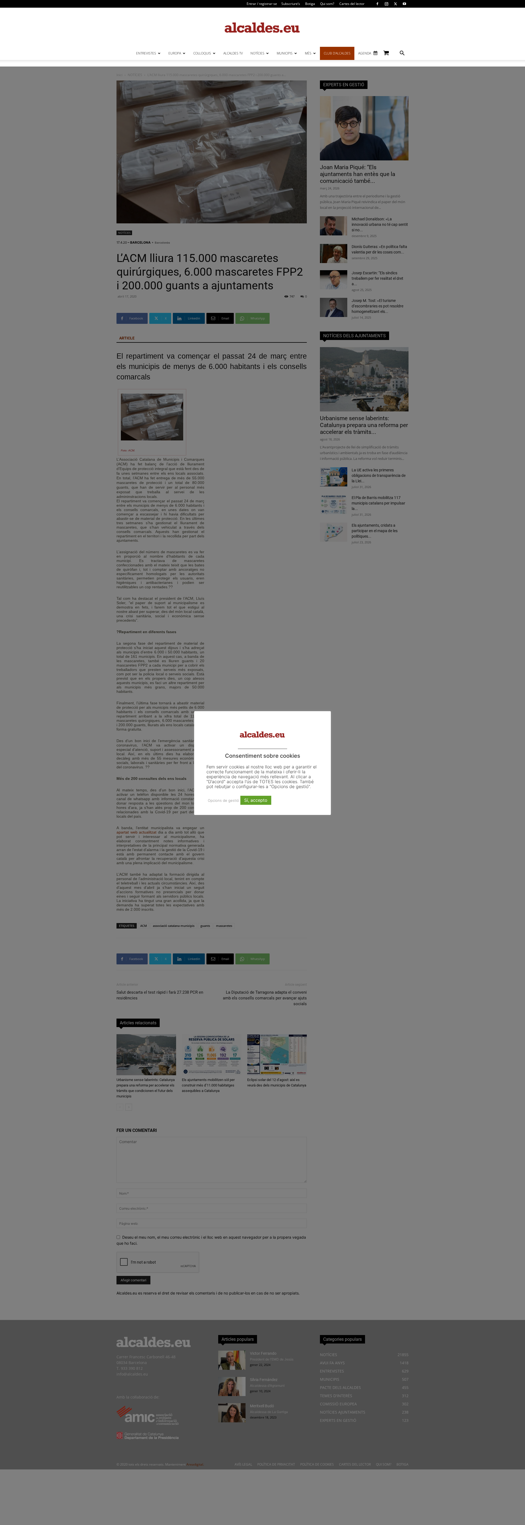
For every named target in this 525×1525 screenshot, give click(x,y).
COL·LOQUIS (202, 53)
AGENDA (364, 53)
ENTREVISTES (146, 53)
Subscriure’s (290, 3)
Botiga (310, 3)
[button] (402, 53)
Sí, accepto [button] (255, 800)
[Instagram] (386, 4)
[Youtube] (404, 4)
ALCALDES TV (233, 53)
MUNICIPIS (285, 53)
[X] (395, 4)
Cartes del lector (351, 3)
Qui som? (327, 3)
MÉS (308, 53)
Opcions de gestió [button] (223, 800)
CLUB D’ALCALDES (337, 53)
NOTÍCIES (257, 53)
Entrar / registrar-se (262, 3)
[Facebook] (377, 4)
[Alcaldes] (262, 27)
